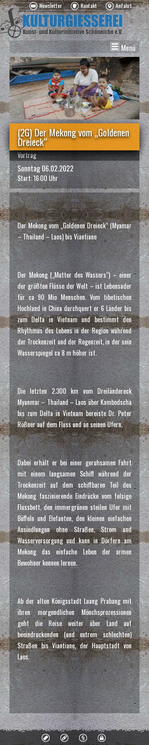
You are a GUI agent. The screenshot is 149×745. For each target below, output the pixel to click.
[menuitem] (45, 6)
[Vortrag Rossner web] (74, 88)
